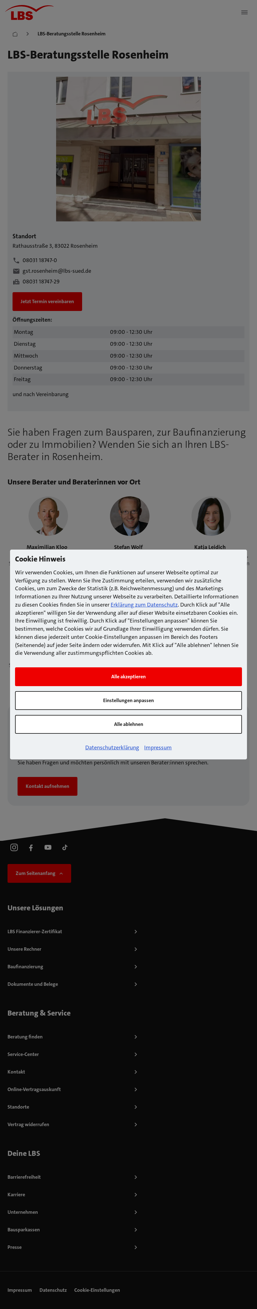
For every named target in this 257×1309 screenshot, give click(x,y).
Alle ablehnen (128, 724)
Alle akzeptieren (128, 676)
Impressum (158, 747)
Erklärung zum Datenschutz (144, 604)
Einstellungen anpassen (128, 700)
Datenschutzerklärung (112, 747)
